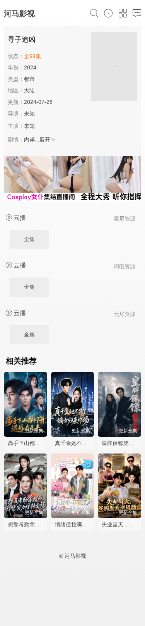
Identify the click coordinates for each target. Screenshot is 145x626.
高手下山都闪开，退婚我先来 (43, 443)
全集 (29, 239)
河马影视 (19, 13)
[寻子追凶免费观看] (114, 67)
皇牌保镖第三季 (121, 443)
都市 (29, 79)
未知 (29, 113)
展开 (44, 139)
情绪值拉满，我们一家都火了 (90, 524)
